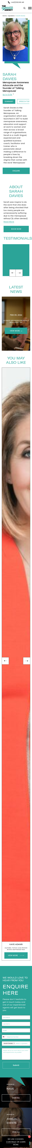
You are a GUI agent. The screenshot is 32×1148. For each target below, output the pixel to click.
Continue (11, 1142)
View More (15, 330)
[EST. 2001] (7, 11)
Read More (9, 221)
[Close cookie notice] (29, 1136)
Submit (16, 1065)
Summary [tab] (9, 101)
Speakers (11, 16)
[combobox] (4, 1037)
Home (5, 16)
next (19, 273)
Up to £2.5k (7, 94)
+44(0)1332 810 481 (17, 2)
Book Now (16, 229)
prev (12, 273)
